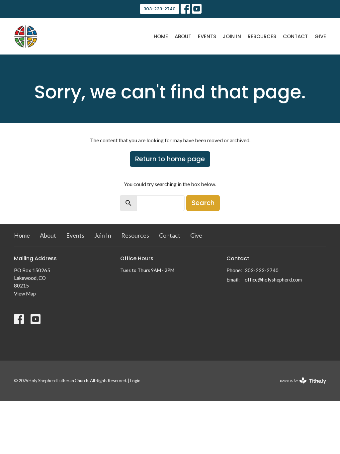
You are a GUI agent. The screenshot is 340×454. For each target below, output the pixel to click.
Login (135, 380)
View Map (25, 293)
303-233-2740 (159, 9)
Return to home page (170, 159)
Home (161, 36)
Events (207, 36)
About (183, 36)
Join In (232, 36)
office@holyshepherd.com (273, 280)
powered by (299, 386)
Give (320, 36)
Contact (295, 36)
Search (203, 202)
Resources (262, 36)
